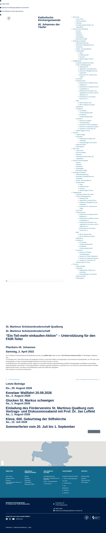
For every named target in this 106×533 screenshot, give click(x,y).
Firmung (82, 57)
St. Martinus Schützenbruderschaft (28, 330)
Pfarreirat (79, 23)
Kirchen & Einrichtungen (80, 29)
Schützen (79, 108)
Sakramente (79, 51)
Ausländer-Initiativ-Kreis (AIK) (85, 63)
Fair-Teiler (79, 79)
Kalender (79, 136)
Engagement (76, 61)
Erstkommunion (84, 55)
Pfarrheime (79, 35)
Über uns (75, 17)
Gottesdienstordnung (82, 43)
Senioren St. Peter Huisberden (88, 124)
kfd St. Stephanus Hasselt (87, 104)
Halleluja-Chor (84, 67)
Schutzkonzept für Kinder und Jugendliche (13, 483)
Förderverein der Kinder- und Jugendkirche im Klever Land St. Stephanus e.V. (89, 93)
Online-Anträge (80, 134)
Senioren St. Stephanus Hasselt (89, 126)
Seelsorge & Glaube (79, 41)
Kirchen (78, 31)
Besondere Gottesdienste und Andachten (51, 479)
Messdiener (79, 106)
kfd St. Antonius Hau (85, 102)
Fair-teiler (64, 481)
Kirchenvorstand (81, 21)
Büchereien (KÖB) (81, 39)
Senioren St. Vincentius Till (87, 128)
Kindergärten (80, 37)
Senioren (79, 118)
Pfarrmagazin (80, 146)
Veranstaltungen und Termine (88, 142)
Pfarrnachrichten (81, 144)
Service (75, 132)
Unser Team (79, 19)
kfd (77, 100)
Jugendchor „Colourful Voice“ (88, 69)
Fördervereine (80, 81)
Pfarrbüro (79, 33)
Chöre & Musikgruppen (83, 65)
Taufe (81, 53)
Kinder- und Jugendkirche (83, 49)
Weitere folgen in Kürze (86, 59)
